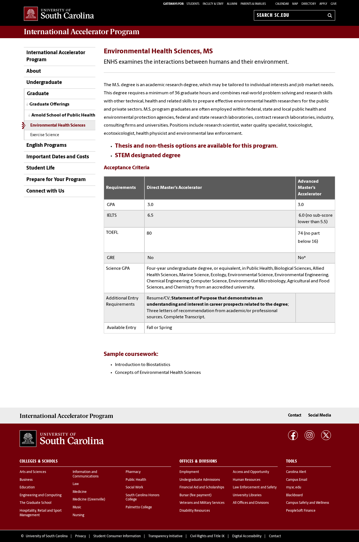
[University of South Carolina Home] (59, 14)
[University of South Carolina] (62, 438)
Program (81, 32)
